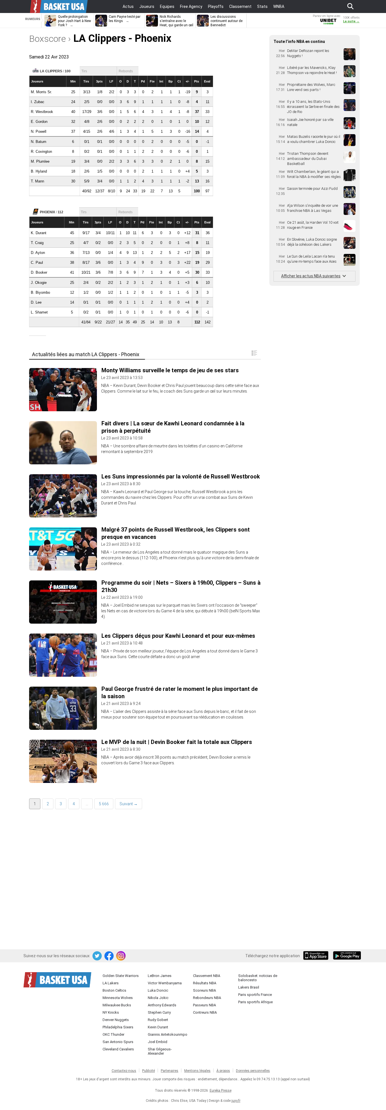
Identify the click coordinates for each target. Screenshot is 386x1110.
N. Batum (38, 142)
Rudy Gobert (158, 1020)
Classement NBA (206, 976)
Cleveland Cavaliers (118, 1049)
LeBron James (160, 976)
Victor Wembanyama (165, 983)
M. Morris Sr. (41, 92)
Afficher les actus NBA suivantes (311, 276)
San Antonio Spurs (118, 1042)
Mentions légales (197, 1071)
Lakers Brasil (248, 987)
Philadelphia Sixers (118, 1027)
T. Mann (37, 181)
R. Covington (41, 151)
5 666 (104, 804)
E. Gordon (39, 121)
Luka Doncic (158, 990)
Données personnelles (253, 1071)
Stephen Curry (159, 1012)
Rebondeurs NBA (207, 998)
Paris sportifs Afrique (255, 1002)
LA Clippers (51, 71)
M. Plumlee (40, 161)
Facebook (109, 956)
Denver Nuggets (116, 1020)
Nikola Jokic (158, 998)
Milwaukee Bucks (117, 1005)
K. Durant (38, 233)
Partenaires (169, 1071)
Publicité (148, 1071)
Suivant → (129, 804)
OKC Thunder (113, 1034)
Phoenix (47, 212)
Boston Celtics (114, 990)
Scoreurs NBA (204, 990)
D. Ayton (38, 253)
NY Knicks (111, 1012)
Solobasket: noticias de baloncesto (257, 978)
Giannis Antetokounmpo (167, 1034)
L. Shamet (39, 312)
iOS (317, 956)
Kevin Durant (158, 1027)
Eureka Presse (220, 1090)
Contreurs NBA (205, 1012)
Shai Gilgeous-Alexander (160, 1051)
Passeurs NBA (204, 1005)
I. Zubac (37, 102)
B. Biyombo (40, 292)
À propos (223, 1071)
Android (347, 956)
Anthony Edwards (162, 1005)
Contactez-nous (124, 1071)
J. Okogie (39, 282)
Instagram (121, 956)
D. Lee (36, 302)
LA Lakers (111, 983)
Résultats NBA (204, 983)
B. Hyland (39, 171)
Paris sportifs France (255, 995)
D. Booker (39, 272)
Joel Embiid (157, 1042)
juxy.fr (235, 1101)
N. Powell (38, 131)
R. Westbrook (42, 112)
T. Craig (37, 243)
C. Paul (37, 262)
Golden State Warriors (121, 976)
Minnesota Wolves (118, 998)
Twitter (97, 956)
